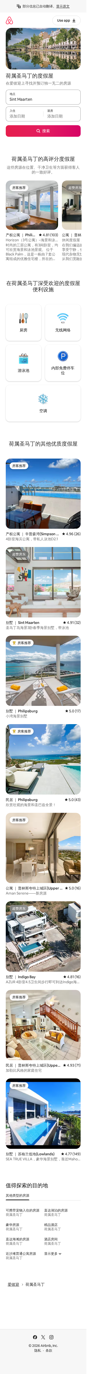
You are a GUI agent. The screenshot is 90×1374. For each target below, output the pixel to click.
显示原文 (63, 6)
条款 (49, 1350)
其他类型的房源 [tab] (17, 1195)
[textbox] (24, 116)
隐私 (37, 1350)
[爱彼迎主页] (9, 20)
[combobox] (43, 99)
